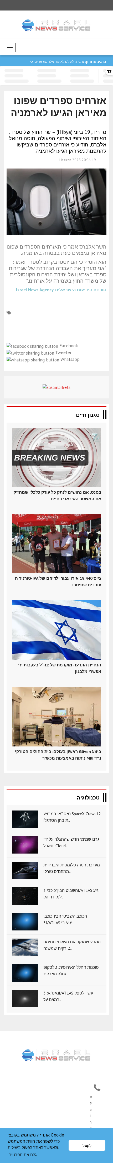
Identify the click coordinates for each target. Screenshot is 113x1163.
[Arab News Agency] (56, 1056)
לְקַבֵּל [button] (87, 1145)
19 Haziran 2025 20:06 (77, 159)
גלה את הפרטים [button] (22, 1155)
